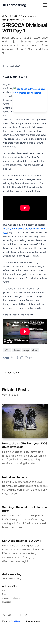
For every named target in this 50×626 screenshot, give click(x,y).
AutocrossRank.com (10, 598)
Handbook (6, 602)
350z (7, 350)
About (5, 590)
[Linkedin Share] (21, 357)
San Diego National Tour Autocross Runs (24, 509)
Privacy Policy (15, 578)
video (35, 350)
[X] (4, 615)
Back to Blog (14, 372)
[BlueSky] (9, 615)
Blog (4, 594)
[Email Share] (30, 357)
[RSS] (26, 615)
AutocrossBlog (11, 574)
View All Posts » (10, 395)
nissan (16, 350)
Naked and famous (14, 477)
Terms (5, 578)
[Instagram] (15, 615)
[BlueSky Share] (13, 357)
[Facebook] (20, 615)
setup (26, 350)
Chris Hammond (29, 16)
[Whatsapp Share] (26, 357)
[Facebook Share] (17, 357)
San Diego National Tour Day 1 (21, 540)
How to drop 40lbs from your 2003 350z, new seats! (24, 445)
